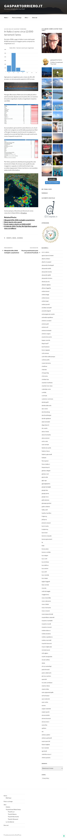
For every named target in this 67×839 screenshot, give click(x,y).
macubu (44, 588)
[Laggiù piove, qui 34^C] (47, 105)
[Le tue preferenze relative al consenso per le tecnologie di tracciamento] (64, 836)
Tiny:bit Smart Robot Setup (13, 809)
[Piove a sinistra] (58, 83)
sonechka (44, 725)
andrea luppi (45, 301)
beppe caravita (46, 340)
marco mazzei (46, 611)
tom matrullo (45, 748)
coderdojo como (46, 389)
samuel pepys (45, 695)
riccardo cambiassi (47, 682)
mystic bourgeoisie (47, 656)
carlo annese (45, 353)
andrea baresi (45, 291)
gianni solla (45, 477)
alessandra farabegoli (48, 265)
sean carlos (45, 702)
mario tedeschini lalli (47, 614)
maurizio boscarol (47, 643)
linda (43, 545)
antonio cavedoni (46, 320)
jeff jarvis (44, 519)
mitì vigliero (45, 653)
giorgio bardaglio (46, 487)
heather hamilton (46, 513)
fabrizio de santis (46, 448)
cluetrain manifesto (47, 382)
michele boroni (46, 650)
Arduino (8, 807)
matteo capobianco (47, 637)
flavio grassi (45, 461)
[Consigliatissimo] (47, 149)
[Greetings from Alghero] (47, 127)
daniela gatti (45, 402)
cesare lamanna (46, 363)
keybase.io (45, 193)
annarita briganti (46, 311)
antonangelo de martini (48, 314)
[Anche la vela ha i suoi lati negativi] (47, 160)
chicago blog (45, 373)
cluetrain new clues (47, 386)
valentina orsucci (46, 754)
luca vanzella (45, 575)
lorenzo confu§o (46, 552)
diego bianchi (45, 425)
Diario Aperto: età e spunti (13, 222)
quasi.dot (44, 679)
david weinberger (46, 415)
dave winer (45, 408)
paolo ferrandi (45, 669)
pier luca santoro (46, 676)
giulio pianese (45, 500)
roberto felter (45, 689)
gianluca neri (45, 474)
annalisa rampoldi (46, 307)
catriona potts (45, 360)
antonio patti (45, 324)
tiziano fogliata (46, 744)
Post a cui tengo (16, 17)
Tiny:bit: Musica (12, 814)
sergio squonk (45, 712)
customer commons (47, 399)
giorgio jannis (45, 493)
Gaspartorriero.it (23, 6)
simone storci (45, 721)
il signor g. (44, 516)
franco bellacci (46, 464)
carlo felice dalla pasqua (48, 356)
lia (42, 542)
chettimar (44, 366)
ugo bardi (44, 751)
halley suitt (45, 509)
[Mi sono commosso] (58, 127)
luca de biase (45, 562)
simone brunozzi (46, 718)
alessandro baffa (46, 268)
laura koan (45, 532)
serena (44, 705)
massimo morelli (46, 624)
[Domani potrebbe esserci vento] (58, 160)
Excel (14, 238)
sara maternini (46, 699)
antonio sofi (45, 327)
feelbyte (44, 457)
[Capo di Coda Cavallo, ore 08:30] (58, 94)
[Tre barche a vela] (58, 105)
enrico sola (45, 441)
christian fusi (45, 379)
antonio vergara (46, 333)
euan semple (45, 444)
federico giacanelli (47, 454)
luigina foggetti (46, 581)
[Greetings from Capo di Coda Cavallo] (58, 138)
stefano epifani (46, 734)
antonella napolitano (47, 317)
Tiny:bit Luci (11, 811)
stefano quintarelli (47, 738)
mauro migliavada (47, 646)
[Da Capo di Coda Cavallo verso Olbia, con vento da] (58, 72)
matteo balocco (46, 630)
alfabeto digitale (46, 285)
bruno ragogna (46, 350)
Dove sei (34, 17)
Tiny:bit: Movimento (13, 816)
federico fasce (46, 451)
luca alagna (45, 555)
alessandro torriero (47, 278)
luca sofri (44, 572)
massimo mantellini (47, 620)
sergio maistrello (46, 708)
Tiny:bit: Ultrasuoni (13, 819)
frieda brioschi (46, 467)
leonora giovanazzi (47, 539)
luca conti (44, 558)
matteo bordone (46, 633)
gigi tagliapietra (46, 483)
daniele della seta (46, 405)
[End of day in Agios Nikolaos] (47, 171)
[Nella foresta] (58, 149)
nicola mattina (46, 659)
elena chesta (45, 431)
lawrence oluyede (46, 536)
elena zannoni (45, 438)
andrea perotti (46, 304)
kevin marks (45, 526)
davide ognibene (46, 418)
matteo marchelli (46, 640)
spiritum (44, 728)
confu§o (44, 392)
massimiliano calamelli (48, 617)
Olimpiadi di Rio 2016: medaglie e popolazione (19, 220)
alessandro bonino (47, 272)
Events (9, 238)
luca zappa (45, 578)
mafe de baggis (46, 591)
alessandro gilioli (46, 275)
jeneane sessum (46, 523)
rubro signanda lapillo (47, 692)
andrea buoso (45, 298)
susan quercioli (46, 741)
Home (6, 17)
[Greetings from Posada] (47, 116)
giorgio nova (45, 497)
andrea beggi (45, 294)
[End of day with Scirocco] (58, 116)
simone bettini (46, 715)
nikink (43, 663)
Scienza (20, 238)
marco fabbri (45, 604)
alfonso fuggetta (46, 288)
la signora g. (45, 529)
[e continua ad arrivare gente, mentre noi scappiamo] (47, 94)
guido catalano (46, 506)
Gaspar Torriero (20, 29)
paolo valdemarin (46, 673)
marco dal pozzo (46, 601)
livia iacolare (45, 549)
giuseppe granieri (46, 503)
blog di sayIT (45, 343)
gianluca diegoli (46, 470)
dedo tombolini (46, 422)
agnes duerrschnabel (47, 255)
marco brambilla (46, 598)
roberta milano (46, 686)
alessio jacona (46, 281)
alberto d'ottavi (46, 258)
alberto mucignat (46, 262)
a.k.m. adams (45, 252)
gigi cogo (44, 480)
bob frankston (45, 347)
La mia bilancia (10, 822)
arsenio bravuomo (47, 337)
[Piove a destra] (47, 83)
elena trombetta (46, 435)
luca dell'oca (45, 565)
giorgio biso (45, 490)
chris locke (45, 376)
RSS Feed (8, 798)
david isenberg (46, 412)
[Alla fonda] (47, 72)
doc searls (44, 428)
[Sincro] (58, 171)
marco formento (46, 607)
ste (42, 731)
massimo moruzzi (47, 627)
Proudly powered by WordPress (12, 835)
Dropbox (24, 213)
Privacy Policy (45, 778)
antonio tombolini (46, 330)
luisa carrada (45, 584)
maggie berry (45, 594)
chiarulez (44, 369)
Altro (26, 17)
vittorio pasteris (46, 757)
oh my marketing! (46, 666)
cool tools (44, 395)
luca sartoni (45, 568)
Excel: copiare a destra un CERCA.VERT (17, 224)
